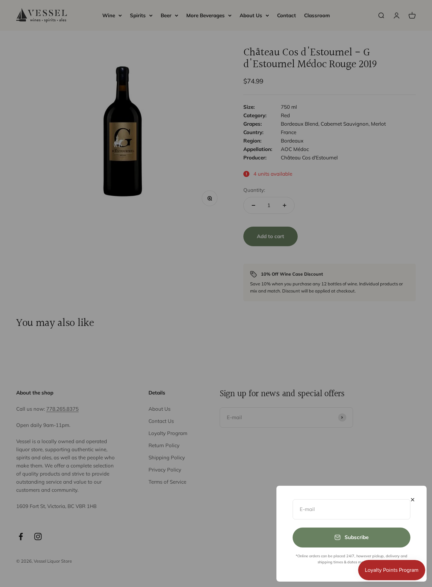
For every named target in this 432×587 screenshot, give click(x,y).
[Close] (412, 499)
